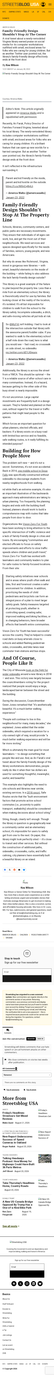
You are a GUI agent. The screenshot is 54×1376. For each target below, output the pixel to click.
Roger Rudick (9, 1146)
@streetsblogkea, (21, 916)
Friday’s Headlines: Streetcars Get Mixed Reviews (15, 1115)
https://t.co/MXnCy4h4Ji (19, 186)
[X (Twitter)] (20, 1283)
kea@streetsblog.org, (28, 913)
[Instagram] (27, 1283)
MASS (26, 12)
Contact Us (7, 1340)
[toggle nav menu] (49, 4)
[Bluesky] (40, 1283)
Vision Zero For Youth (35, 524)
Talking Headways (10, 1155)
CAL (43, 12)
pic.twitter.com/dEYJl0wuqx (21, 352)
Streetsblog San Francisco (15, 1131)
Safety (5, 1109)
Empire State (15, 12)
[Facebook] (13, 1283)
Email (6, 972)
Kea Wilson (12, 65)
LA (33, 12)
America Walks (9, 27)
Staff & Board (8, 1304)
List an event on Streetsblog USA (8, 1349)
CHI (49, 12)
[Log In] (43, 4)
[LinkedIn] (33, 1283)
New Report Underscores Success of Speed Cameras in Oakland (17, 1139)
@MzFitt (14, 324)
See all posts (10, 1226)
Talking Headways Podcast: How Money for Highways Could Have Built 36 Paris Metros (18, 1163)
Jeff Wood (8, 1171)
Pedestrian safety (40, 935)
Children (24, 935)
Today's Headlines (10, 1179)
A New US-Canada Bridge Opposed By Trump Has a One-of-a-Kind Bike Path (18, 1204)
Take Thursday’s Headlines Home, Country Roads (18, 1184)
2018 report (33, 792)
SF (38, 12)
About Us (6, 1299)
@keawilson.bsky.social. (27, 919)
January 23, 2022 (15, 197)
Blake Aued (8, 1123)
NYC (4, 12)
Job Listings (7, 1335)
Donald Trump (8, 1198)
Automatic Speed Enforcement (15, 1133)
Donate (6, 18)
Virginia (9, 938)
